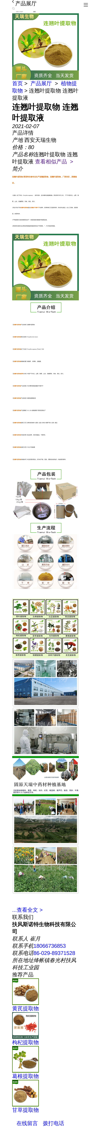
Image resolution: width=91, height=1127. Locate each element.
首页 (17, 83)
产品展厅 (41, 83)
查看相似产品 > (54, 162)
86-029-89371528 (54, 953)
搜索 (34, 11)
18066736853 (50, 946)
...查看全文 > (27, 910)
